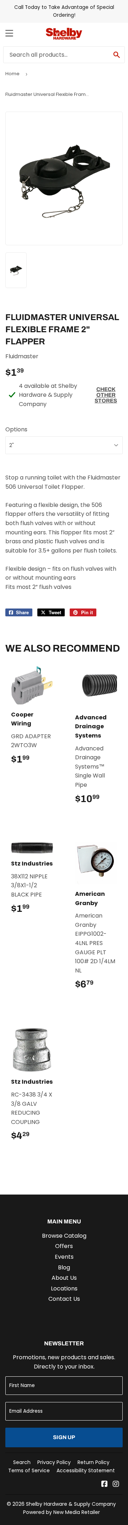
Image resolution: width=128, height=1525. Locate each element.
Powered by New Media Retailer (61, 1512)
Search (22, 1462)
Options (16, 429)
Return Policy (94, 1462)
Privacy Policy (54, 1462)
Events (64, 1257)
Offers (64, 1246)
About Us (64, 1278)
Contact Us (64, 1299)
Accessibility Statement (86, 1470)
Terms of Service (29, 1470)
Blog (64, 1267)
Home (12, 73)
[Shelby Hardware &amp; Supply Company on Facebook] (104, 1484)
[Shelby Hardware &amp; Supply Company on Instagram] (116, 1484)
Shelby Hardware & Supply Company (71, 1504)
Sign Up (64, 1437)
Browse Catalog (64, 1236)
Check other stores (106, 395)
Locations (64, 1288)
